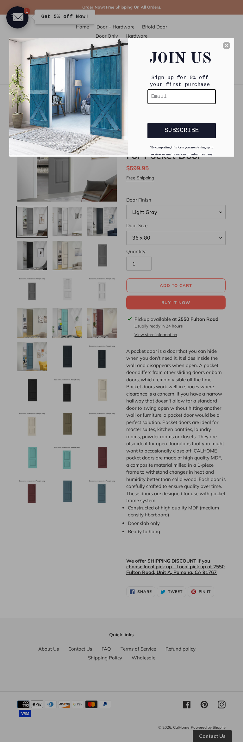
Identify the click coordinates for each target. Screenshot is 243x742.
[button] (226, 45)
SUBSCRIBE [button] (182, 130)
